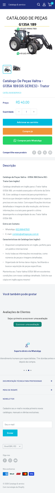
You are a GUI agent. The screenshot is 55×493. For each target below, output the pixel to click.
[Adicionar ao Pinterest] (39, 152)
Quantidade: (8, 111)
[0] (50, 4)
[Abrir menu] (4, 5)
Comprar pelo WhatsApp (29, 140)
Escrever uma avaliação (27, 324)
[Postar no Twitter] (45, 152)
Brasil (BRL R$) (10, 446)
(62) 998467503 (23, 229)
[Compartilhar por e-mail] (50, 152)
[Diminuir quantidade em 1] (19, 112)
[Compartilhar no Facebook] (34, 152)
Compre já (28, 131)
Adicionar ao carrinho (27, 122)
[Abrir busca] (38, 4)
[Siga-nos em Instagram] (10, 460)
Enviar (10, 433)
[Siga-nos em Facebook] (5, 460)
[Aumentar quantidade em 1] (34, 112)
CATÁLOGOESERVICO (12, 92)
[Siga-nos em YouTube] (15, 460)
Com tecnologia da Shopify (13, 487)
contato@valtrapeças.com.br (25, 234)
